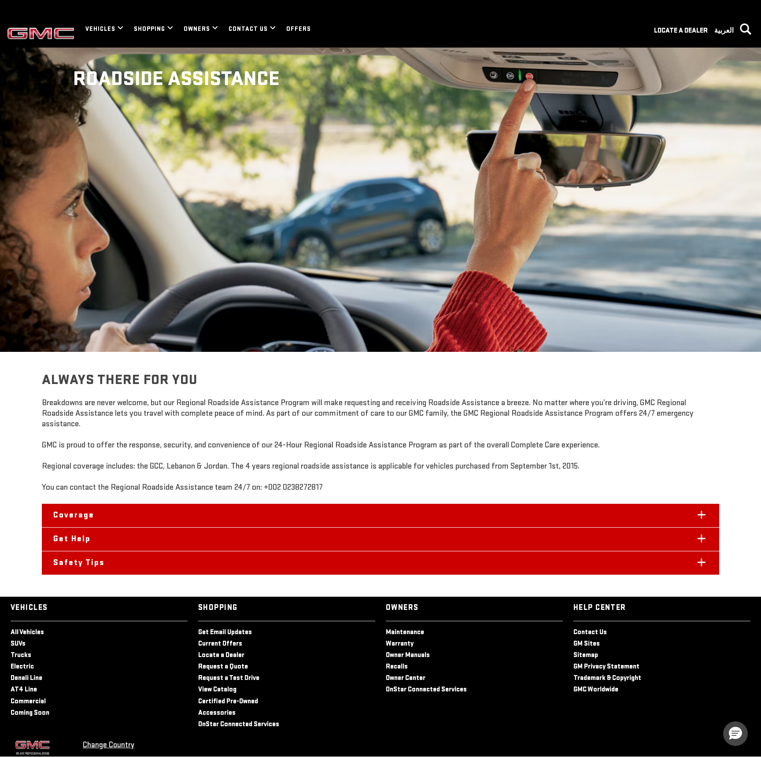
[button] (380, 515)
